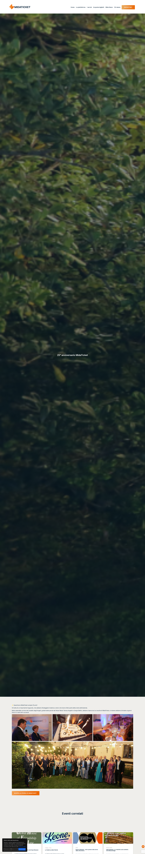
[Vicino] (26, 839)
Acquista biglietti (98, 7)
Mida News (109, 7)
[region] (14, 845)
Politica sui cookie (22, 846)
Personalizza (7, 849)
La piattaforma (80, 7)
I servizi (89, 7)
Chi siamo (117, 7)
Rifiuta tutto (14, 849)
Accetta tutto (22, 849)
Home (72, 7)
